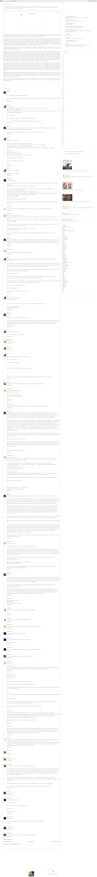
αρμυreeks (64, 229)
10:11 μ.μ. (9, 595)
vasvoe (63, 235)
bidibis (8, 90)
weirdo (63, 234)
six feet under (31, 13)
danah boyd (64, 282)
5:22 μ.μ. (9, 644)
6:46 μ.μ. (9, 836)
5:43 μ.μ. (9, 628)
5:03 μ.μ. (9, 490)
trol (7, 104)
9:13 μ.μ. (9, 569)
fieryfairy (8, 764)
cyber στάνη (64, 283)
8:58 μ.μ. (9, 401)
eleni (63, 272)
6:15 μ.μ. (9, 234)
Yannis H (8, 631)
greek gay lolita (64, 268)
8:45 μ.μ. (9, 385)
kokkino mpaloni (65, 264)
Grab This (64, 51)
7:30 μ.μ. (9, 822)
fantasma (9, 213)
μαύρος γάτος (64, 225)
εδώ (7, 139)
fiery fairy (63, 269)
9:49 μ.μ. (9, 326)
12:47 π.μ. (9, 829)
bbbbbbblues (64, 286)
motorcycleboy (64, 258)
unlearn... (9, 178)
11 (62, 62)
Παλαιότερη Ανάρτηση (55, 841)
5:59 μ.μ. (9, 658)
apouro (63, 287)
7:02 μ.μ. (9, 754)
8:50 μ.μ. (9, 254)
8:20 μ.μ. (9, 245)
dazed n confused (65, 281)
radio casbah (64, 244)
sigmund (63, 242)
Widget (67, 51)
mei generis (64, 259)
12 (62, 89)
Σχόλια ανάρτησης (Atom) (14, 843)
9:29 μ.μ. (9, 101)
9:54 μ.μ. (9, 175)
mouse (63, 257)
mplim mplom (64, 254)
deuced (63, 278)
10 (62, 76)
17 (62, 291)
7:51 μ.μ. (9, 378)
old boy (63, 252)
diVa (63, 276)
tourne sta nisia (64, 239)
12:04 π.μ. (9, 787)
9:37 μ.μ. (9, 122)
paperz (63, 249)
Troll (7, 381)
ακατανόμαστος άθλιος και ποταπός (68, 230)
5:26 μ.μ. (9, 651)
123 (63, 292)
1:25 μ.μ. (9, 614)
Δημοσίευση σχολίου (8, 839)
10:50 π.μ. (9, 407)
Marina (8, 737)
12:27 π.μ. (9, 707)
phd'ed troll (64, 248)
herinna (63, 267)
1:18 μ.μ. (9, 794)
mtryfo (63, 253)
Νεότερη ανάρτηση (7, 841)
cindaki (8, 661)
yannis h (63, 233)
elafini (63, 273)
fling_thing (9, 339)
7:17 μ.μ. (9, 350)
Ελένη (53, 417)
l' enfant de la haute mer (66, 262)
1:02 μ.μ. (9, 210)
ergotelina (63, 271)
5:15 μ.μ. (9, 634)
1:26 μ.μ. (9, 452)
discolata (63, 277)
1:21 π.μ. (9, 343)
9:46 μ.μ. (9, 134)
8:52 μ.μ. (9, 292)
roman (63, 243)
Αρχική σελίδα (31, 841)
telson (63, 240)
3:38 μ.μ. (9, 723)
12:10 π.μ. (9, 336)
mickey (8, 608)
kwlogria (63, 263)
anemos (63, 288)
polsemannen (64, 247)
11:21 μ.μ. (9, 734)
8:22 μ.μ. (9, 538)
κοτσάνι (8, 4)
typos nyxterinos (65, 238)
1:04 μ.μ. (9, 813)
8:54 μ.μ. (9, 309)
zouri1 (8, 206)
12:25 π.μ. (9, 604)
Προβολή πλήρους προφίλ (53, 873)
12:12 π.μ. (9, 203)
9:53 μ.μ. (9, 165)
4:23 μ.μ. (9, 747)
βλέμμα (63, 228)
